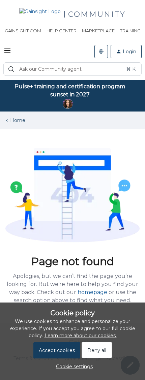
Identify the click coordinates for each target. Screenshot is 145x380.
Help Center (62, 30)
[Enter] (11, 69)
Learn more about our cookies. (81, 335)
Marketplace (98, 30)
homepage (92, 292)
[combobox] (72, 69)
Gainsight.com (23, 30)
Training (130, 30)
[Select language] (101, 51)
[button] (7, 53)
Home (17, 120)
